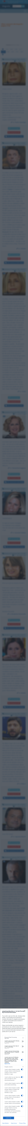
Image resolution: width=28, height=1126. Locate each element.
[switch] (22, 1041)
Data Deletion (5, 1123)
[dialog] (14, 1067)
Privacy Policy (22, 1123)
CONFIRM (8, 1118)
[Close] (25, 1011)
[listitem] (14, 1038)
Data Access (14, 1123)
